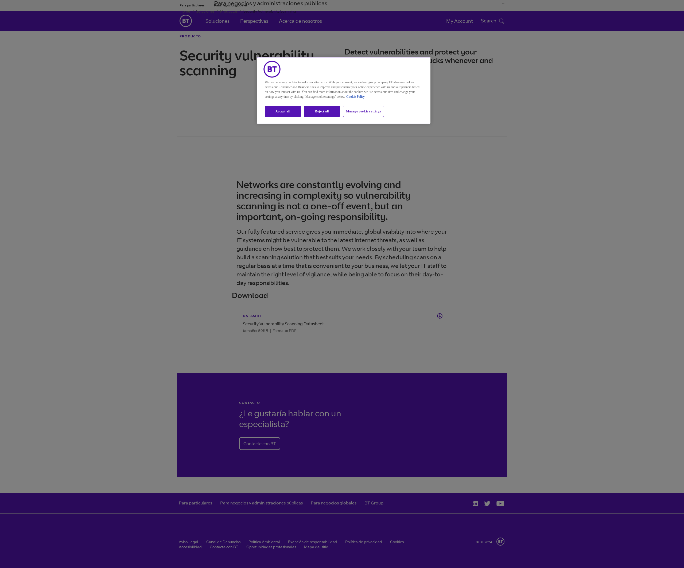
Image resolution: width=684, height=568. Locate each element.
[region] (343, 90)
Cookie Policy (355, 97)
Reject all (322, 111)
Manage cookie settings (363, 111)
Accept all (282, 111)
